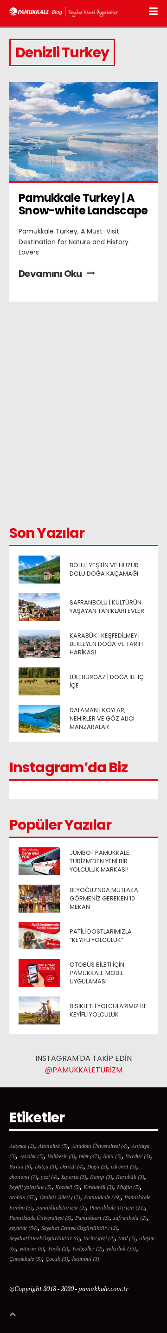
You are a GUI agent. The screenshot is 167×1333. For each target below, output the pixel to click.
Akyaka (21, 1145)
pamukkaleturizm (61, 1207)
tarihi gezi (99, 1238)
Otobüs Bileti (59, 1197)
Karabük (130, 1176)
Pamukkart (92, 1217)
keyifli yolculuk (30, 1186)
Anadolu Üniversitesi (99, 1145)
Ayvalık (31, 1156)
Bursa (20, 1166)
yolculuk (121, 1248)
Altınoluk (53, 1145)
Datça (45, 1166)
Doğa (97, 1166)
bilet (89, 1156)
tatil (126, 1238)
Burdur (137, 1156)
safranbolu (130, 1217)
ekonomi (23, 1176)
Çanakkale (25, 1258)
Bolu (112, 1156)
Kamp (101, 1176)
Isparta (73, 1176)
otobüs (22, 1197)
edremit (123, 1166)
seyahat (23, 1227)
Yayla (58, 1248)
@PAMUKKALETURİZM (83, 1070)
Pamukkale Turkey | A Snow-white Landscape (83, 204)
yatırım (31, 1248)
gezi (49, 1176)
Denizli (72, 1166)
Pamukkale (102, 1197)
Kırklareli (98, 1186)
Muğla (128, 1186)
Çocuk (56, 1258)
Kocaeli (67, 1186)
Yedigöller (87, 1248)
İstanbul (85, 1258)
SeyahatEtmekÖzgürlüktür (44, 1238)
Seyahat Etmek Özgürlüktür (79, 1227)
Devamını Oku (50, 273)
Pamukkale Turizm (117, 1207)
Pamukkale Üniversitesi (40, 1217)
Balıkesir (61, 1156)
